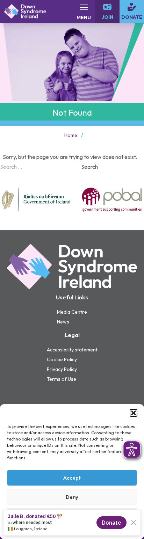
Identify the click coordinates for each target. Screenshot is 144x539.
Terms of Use (61, 379)
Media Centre (72, 312)
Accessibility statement (72, 350)
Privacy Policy (62, 369)
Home (70, 135)
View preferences (72, 516)
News (63, 322)
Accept (72, 477)
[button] (133, 412)
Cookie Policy (72, 530)
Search (89, 166)
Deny (72, 497)
